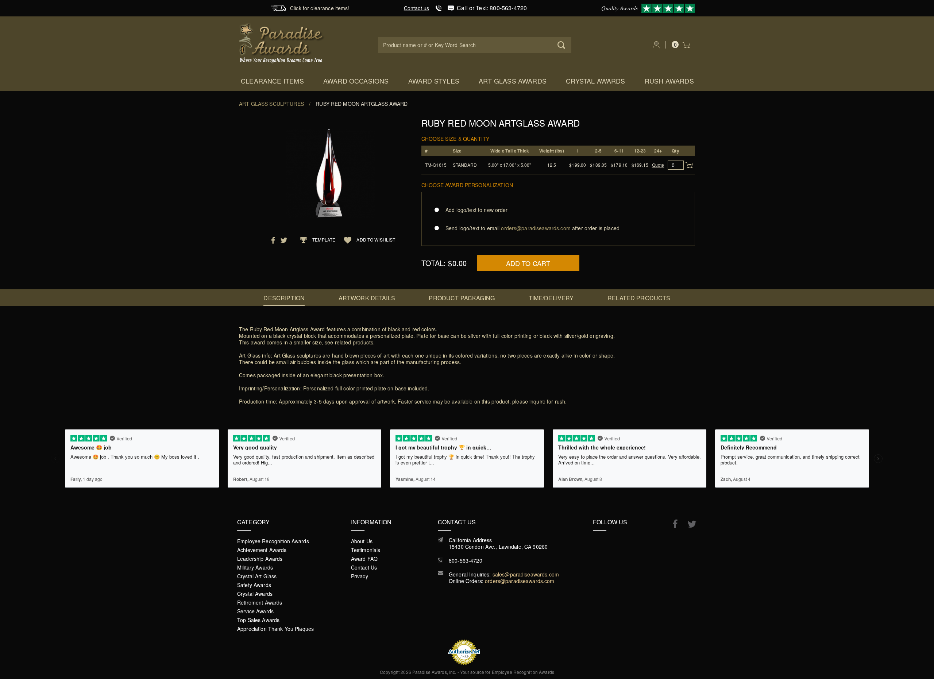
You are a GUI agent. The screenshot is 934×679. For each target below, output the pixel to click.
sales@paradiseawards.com (526, 574)
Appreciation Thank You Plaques (275, 628)
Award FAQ (364, 558)
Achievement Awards (262, 549)
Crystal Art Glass (257, 576)
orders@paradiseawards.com (520, 581)
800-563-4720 (465, 560)
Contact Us (364, 567)
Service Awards (255, 611)
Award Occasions (356, 80)
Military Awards (255, 567)
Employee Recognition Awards (273, 541)
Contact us (416, 8)
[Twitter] (688, 524)
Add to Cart (528, 263)
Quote (658, 165)
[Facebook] (671, 523)
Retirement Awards (259, 602)
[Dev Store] (282, 42)
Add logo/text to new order (476, 209)
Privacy (359, 576)
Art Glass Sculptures (271, 103)
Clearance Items (272, 80)
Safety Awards (254, 585)
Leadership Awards (259, 558)
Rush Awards (669, 80)
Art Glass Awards (513, 80)
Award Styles (433, 80)
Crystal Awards (595, 80)
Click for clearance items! (320, 8)
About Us (362, 541)
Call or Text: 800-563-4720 (492, 8)
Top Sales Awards (258, 620)
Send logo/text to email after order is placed (532, 228)
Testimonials (366, 549)
